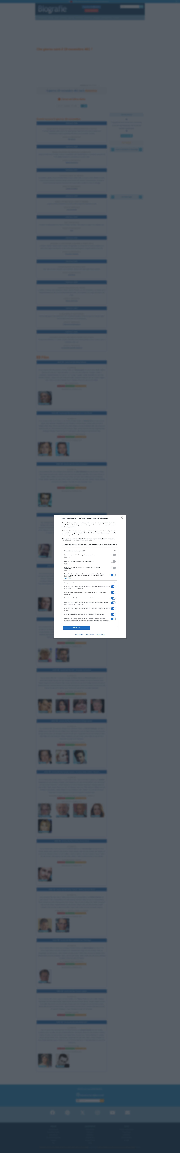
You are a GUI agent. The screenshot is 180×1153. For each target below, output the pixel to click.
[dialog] (90, 576)
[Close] (122, 518)
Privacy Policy (101, 634)
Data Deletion (79, 634)
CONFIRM (76, 628)
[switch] (113, 555)
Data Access (90, 634)
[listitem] (90, 551)
